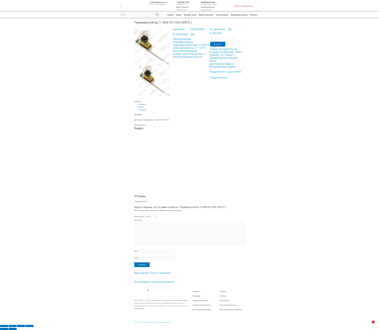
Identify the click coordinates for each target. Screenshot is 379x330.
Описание (142, 104)
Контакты (253, 14)
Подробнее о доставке (225, 71)
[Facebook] (198, 316)
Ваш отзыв (138, 220)
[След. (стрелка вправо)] (12, 329)
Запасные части (190, 14)
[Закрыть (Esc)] (4, 326)
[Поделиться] (12, 326)
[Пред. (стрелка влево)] (4, 329)
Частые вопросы (222, 14)
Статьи (223, 296)
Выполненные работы (239, 14)
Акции (223, 291)
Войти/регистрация (247, 6)
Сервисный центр (201, 305)
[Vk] (203, 316)
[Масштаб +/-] (29, 326)
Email (136, 258)
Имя (136, 251)
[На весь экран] (21, 326)
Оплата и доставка (206, 14)
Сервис (178, 14)
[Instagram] (192, 316)
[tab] (192, 104)
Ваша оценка (139, 216)
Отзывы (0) (142, 110)
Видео (141, 107)
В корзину (217, 44)
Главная (170, 14)
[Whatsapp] (208, 316)
